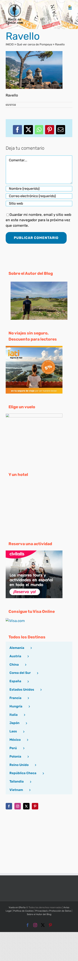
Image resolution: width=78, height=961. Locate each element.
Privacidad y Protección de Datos (53, 911)
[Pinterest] (35, 806)
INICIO (10, 44)
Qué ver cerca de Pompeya (34, 44)
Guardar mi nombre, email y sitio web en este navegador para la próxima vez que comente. (38, 220)
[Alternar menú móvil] (70, 8)
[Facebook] (9, 806)
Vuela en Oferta (17, 907)
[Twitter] (26, 806)
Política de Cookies (23, 911)
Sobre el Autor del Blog (39, 914)
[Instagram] (17, 806)
